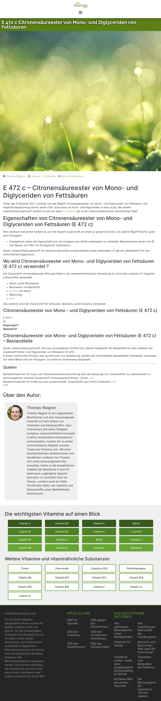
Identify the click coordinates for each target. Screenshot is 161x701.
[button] (80, 12)
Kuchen (13, 290)
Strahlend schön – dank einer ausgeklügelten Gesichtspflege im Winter (124, 665)
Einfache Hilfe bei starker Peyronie (123, 682)
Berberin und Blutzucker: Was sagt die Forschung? (146, 647)
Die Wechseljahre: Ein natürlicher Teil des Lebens (147, 687)
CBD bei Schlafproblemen (102, 645)
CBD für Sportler (72, 621)
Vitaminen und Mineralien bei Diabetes (146, 662)
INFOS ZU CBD (78, 613)
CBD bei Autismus (73, 633)
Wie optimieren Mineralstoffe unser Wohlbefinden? (124, 630)
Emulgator (69, 211)
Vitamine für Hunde (122, 643)
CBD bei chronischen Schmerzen (99, 635)
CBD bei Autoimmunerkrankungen (84, 645)
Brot (11, 298)
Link (91, 377)
